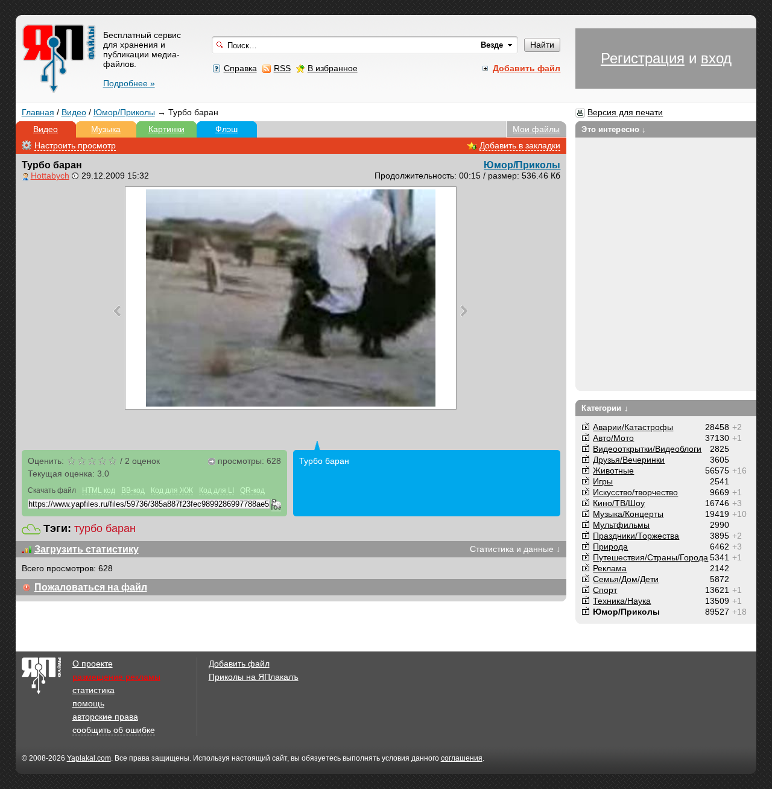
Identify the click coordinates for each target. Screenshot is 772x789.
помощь (88, 703)
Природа (610, 546)
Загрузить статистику (86, 549)
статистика (93, 690)
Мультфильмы (621, 525)
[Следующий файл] (464, 310)
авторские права (105, 716)
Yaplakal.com (89, 758)
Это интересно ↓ (613, 129)
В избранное (333, 68)
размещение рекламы (116, 677)
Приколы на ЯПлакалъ (254, 677)
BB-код (133, 490)
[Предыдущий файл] (117, 310)
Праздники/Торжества (636, 535)
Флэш (226, 129)
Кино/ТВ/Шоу (619, 503)
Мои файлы (536, 129)
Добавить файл (239, 663)
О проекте (92, 663)
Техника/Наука (622, 601)
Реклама (610, 568)
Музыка (106, 129)
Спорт (605, 590)
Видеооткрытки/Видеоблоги (647, 449)
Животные (613, 470)
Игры (603, 481)
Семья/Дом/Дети (626, 579)
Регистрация (643, 58)
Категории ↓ (604, 408)
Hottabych (50, 175)
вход (716, 58)
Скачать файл (52, 490)
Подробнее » (129, 83)
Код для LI (216, 490)
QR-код (252, 490)
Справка (240, 68)
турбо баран (105, 528)
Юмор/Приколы (124, 112)
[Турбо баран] (291, 298)
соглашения (461, 758)
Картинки (166, 129)
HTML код (98, 490)
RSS (282, 68)
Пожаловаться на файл (90, 587)
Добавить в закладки (519, 145)
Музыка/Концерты (628, 514)
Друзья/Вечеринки (629, 459)
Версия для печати (625, 112)
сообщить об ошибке (113, 730)
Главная (38, 112)
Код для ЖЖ (172, 490)
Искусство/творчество (635, 492)
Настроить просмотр (75, 145)
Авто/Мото (613, 438)
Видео (74, 112)
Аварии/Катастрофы (633, 427)
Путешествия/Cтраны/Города (650, 557)
